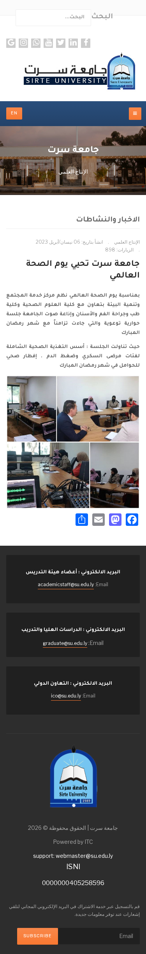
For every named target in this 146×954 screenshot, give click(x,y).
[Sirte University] (73, 72)
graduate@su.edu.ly (65, 643)
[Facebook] (85, 43)
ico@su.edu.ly (66, 696)
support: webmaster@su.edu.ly (73, 855)
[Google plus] (11, 43)
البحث (102, 17)
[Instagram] (23, 43)
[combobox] (53, 17)
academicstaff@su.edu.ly (66, 584)
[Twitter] (60, 43)
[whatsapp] (35, 43)
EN (14, 113)
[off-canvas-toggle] (135, 113)
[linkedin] (73, 43)
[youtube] (48, 43)
